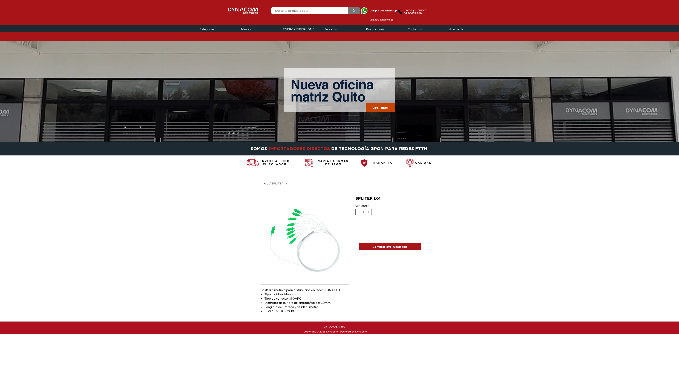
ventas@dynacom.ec (381, 19)
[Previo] (23, 96)
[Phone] (400, 11)
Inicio (264, 183)
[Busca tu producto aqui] (354, 10)
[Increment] (369, 212)
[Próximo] (656, 96)
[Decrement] (358, 212)
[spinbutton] (363, 212)
